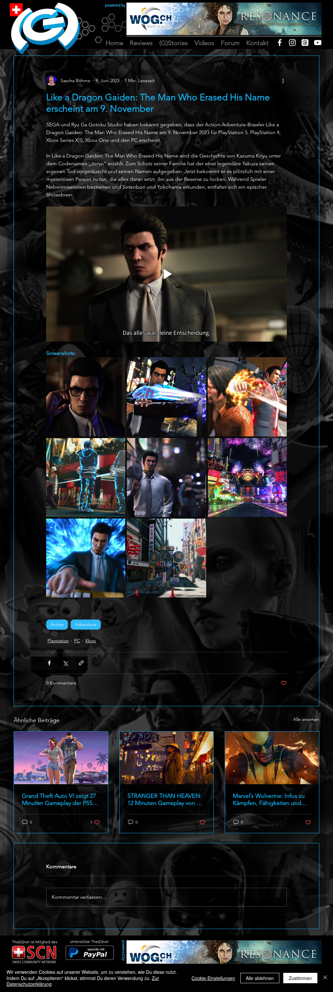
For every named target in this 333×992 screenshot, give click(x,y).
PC (77, 641)
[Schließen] (325, 978)
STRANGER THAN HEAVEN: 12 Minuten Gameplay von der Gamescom (166, 799)
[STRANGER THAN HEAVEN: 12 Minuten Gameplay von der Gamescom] (167, 758)
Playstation (58, 641)
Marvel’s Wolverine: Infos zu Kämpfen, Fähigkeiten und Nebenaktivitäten (269, 799)
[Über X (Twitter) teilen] (65, 663)
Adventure (86, 624)
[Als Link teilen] (81, 663)
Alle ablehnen (260, 978)
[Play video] (166, 274)
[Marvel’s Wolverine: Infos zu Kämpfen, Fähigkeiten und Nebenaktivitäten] (272, 758)
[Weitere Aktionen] (283, 80)
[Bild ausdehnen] (85, 396)
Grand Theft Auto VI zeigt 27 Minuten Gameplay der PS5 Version (59, 799)
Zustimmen (300, 978)
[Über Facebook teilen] (49, 663)
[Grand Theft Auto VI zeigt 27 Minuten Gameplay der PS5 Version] (61, 758)
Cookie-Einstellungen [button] (213, 978)
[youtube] (317, 42)
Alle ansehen (306, 719)
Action (57, 624)
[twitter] (305, 42)
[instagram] (292, 42)
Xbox (90, 641)
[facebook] (279, 42)
